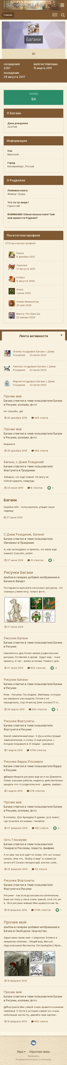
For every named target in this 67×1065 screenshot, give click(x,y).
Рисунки (11, 646)
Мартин (17, 381)
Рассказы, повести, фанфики (35, 848)
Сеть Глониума (15, 840)
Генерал (9, 848)
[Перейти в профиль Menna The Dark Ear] (12, 315)
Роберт (20, 277)
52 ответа (40, 869)
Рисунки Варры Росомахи (23, 761)
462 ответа (41, 417)
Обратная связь (39, 1051)
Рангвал (18, 366)
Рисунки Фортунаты (19, 721)
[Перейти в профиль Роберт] (12, 279)
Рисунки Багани (18, 572)
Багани (40, 351)
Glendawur (10, 542)
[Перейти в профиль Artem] (12, 291)
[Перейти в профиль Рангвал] (7, 368)
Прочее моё (13, 396)
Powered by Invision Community (33, 1059)
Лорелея (21, 265)
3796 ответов (37, 750)
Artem (19, 289)
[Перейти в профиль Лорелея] (12, 267)
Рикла (20, 253)
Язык (20, 1051)
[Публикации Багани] (33, 53)
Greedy (17, 351)
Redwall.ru (33, 1056)
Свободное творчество (31, 930)
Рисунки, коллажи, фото (21, 404)
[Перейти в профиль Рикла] (12, 255)
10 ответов (37, 560)
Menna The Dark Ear (28, 313)
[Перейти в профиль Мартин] (7, 383)
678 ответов (37, 790)
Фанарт (20, 581)
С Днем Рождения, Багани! (24, 534)
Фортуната (11, 470)
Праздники (28, 470)
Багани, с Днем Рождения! (24, 462)
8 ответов (36, 487)
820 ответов (38, 667)
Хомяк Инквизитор (27, 301)
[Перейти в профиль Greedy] (7, 353)
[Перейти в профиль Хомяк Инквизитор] (12, 303)
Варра (57, 766)
